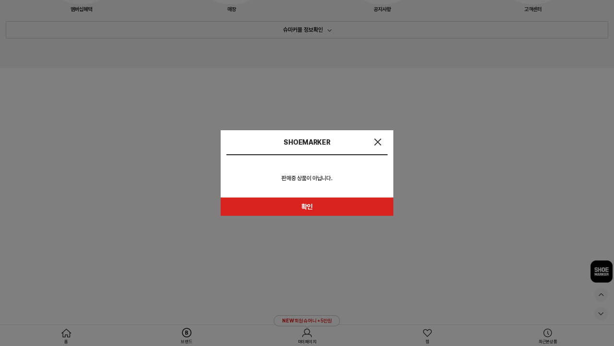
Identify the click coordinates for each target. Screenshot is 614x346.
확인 (307, 206)
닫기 (377, 142)
